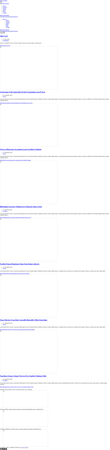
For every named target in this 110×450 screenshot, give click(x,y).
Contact (8, 27)
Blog (7, 26)
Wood (4, 96)
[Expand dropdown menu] (7, 19)
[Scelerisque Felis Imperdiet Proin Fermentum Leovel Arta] (28, 88)
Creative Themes (24, 447)
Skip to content (3, 0)
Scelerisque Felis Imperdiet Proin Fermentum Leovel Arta (22, 92)
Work (7, 24)
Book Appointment (4, 29)
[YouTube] (6, 449)
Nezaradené (6, 40)
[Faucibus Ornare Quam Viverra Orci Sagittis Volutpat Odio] (28, 372)
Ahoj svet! (4, 36)
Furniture (5, 211)
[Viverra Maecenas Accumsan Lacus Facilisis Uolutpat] (28, 146)
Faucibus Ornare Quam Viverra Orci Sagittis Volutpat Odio (23, 376)
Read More (5, 45)
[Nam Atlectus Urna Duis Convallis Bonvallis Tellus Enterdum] (28, 316)
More (4, 19)
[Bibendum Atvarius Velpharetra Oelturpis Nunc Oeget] (28, 203)
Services (8, 22)
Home (7, 20)
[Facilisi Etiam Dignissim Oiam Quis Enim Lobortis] (28, 260)
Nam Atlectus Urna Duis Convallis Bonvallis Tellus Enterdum (23, 320)
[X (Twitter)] (3, 449)
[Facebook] (1, 449)
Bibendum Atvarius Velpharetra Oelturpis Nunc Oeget (21, 207)
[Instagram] (4, 449)
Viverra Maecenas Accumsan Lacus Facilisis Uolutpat (20, 149)
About (7, 23)
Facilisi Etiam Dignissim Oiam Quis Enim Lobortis (19, 264)
